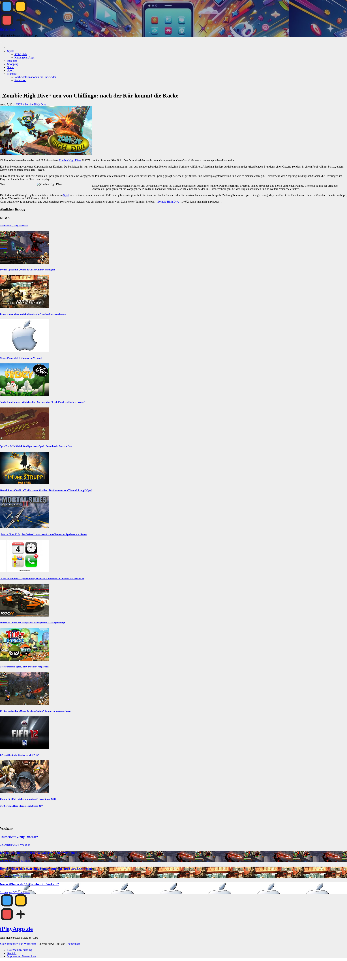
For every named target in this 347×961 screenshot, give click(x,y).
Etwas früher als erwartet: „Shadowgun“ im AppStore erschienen (33, 314)
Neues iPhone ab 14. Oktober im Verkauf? (21, 358)
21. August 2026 (10, 876)
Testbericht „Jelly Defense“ (14, 225)
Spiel (66, 195)
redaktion (25, 844)
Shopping (12, 64)
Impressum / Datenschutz (21, 956)
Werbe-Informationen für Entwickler (35, 77)
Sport (10, 70)
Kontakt (11, 73)
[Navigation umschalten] (1, 42)
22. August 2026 (10, 844)
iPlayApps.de (7, 29)
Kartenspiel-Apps (24, 57)
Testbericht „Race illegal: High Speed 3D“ (21, 805)
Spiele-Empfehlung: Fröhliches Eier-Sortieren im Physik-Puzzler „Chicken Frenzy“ (42, 402)
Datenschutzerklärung (19, 949)
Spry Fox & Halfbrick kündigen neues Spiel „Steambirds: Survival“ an (36, 446)
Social (10, 67)
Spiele (10, 51)
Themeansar (73, 943)
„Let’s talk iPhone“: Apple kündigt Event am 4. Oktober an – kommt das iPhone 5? (42, 578)
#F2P (19, 104)
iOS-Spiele (20, 54)
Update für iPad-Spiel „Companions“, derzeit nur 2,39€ (28, 799)
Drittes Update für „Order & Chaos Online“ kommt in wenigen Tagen (35, 711)
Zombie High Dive (70, 160)
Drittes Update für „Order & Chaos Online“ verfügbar (27, 269)
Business (12, 60)
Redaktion (20, 80)
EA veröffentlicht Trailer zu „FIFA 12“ (19, 755)
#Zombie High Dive (34, 104)
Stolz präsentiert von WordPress (18, 943)
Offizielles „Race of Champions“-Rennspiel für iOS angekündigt (32, 622)
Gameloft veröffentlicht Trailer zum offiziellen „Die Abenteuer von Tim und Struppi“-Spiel (46, 490)
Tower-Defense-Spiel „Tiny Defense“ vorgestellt (24, 666)
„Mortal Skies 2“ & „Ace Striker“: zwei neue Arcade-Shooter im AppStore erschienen (43, 534)
